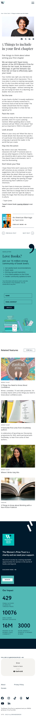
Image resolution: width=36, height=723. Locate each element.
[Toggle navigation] (32, 2)
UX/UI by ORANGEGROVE (13, 714)
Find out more (18, 224)
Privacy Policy (19, 685)
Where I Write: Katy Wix (10, 472)
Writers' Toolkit (7, 13)
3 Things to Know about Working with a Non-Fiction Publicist (16, 506)
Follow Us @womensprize (11, 657)
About (3, 685)
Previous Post (11, 233)
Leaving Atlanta (22, 204)
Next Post (26, 233)
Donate (7, 580)
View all (29, 350)
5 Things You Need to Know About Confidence (14, 386)
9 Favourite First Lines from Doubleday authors (16, 429)
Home (2, 13)
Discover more (8, 569)
